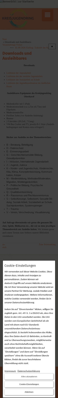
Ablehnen (29, 392)
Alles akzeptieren (29, 376)
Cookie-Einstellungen (29, 384)
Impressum (10, 371)
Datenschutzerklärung (29, 371)
